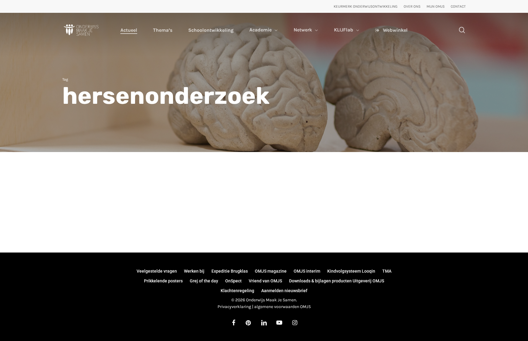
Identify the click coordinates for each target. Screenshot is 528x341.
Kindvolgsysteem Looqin (351, 271)
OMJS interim (307, 271)
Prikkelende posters (163, 280)
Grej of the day (204, 280)
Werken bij (194, 271)
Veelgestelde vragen (157, 271)
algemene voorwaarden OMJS (282, 306)
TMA (386, 271)
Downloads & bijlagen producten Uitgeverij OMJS (336, 280)
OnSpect (233, 280)
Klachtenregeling (237, 290)
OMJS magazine (271, 271)
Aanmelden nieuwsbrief (284, 290)
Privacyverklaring (234, 306)
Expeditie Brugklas (229, 271)
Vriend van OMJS (265, 280)
